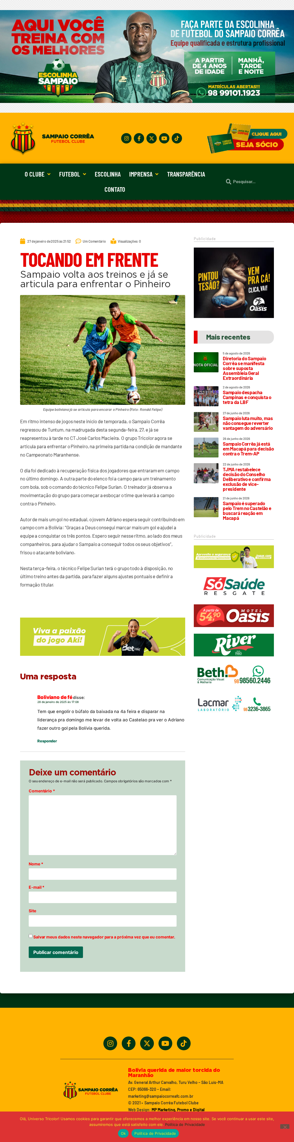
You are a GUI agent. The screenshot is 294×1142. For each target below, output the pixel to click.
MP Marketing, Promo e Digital (178, 1109)
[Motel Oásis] (234, 316)
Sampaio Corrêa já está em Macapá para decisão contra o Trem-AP (248, 448)
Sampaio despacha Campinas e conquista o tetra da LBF (247, 397)
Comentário (42, 791)
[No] (285, 1126)
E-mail (37, 887)
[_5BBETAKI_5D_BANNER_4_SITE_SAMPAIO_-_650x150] (102, 658)
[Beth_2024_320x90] (234, 688)
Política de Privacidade (185, 1124)
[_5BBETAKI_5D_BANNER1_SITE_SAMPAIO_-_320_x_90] (234, 571)
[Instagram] (126, 138)
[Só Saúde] (234, 600)
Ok (123, 1133)
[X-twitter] (151, 138)
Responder (47, 741)
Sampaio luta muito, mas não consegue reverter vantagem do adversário (248, 423)
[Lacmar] (234, 718)
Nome (36, 864)
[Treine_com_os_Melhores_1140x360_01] (147, 101)
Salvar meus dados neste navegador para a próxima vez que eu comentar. (104, 937)
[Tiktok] (177, 138)
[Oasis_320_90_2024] (234, 630)
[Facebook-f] (139, 138)
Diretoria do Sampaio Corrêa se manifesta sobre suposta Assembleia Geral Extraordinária (244, 368)
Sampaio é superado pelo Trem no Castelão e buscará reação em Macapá (247, 510)
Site (32, 911)
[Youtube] (164, 138)
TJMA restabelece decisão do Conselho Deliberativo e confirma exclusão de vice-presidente (246, 479)
